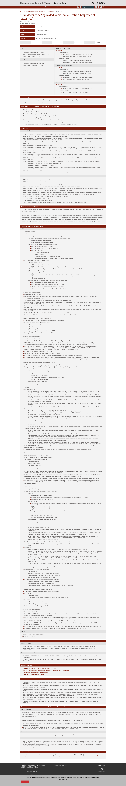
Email (60, 50)
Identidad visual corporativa (60, 765)
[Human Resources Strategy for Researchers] (102, 769)
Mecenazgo (42, 765)
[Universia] (102, 765)
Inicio (21, 11)
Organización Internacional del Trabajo (33, 674)
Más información (63, 779)
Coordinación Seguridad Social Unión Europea (35, 672)
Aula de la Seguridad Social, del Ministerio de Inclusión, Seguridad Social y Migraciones (46, 670)
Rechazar (34, 782)
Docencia (47, 7)
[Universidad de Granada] (98, 3)
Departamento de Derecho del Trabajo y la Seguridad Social (43, 3)
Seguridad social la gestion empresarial (47, 11)
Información (40, 7)
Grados (29, 11)
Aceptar (24, 781)
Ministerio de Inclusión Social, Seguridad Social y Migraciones (39, 668)
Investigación (55, 7)
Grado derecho (34, 11)
